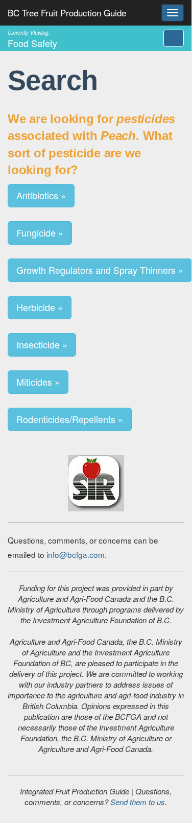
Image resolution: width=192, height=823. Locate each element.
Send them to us (137, 801)
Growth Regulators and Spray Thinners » (99, 269)
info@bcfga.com (75, 554)
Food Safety (32, 38)
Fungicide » (39, 232)
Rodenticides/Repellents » (69, 419)
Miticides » (38, 381)
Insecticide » (41, 344)
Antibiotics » (41, 195)
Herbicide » (39, 307)
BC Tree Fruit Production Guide (67, 12)
